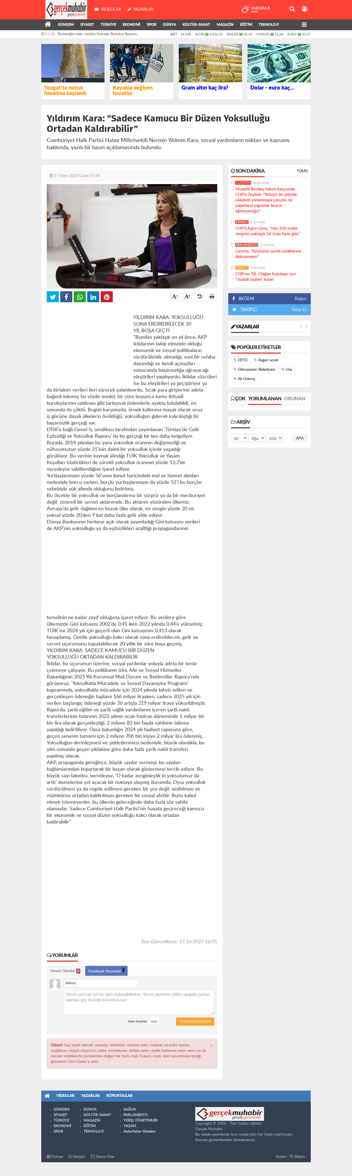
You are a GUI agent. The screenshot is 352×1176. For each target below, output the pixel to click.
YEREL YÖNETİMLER (140, 1120)
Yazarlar (247, 326)
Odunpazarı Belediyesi (256, 369)
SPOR (151, 25)
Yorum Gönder (64, 971)
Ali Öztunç (246, 379)
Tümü (302, 171)
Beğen (301, 298)
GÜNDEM (66, 25)
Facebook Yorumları (105, 971)
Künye (57, 1157)
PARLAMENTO (247, 244)
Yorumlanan (264, 398)
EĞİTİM (246, 25)
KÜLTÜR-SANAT (196, 25)
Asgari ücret (267, 360)
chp (288, 369)
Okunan (294, 398)
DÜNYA (169, 25)
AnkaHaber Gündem (139, 1131)
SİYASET (87, 25)
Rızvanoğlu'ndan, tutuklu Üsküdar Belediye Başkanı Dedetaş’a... (97, 35)
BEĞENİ (246, 298)
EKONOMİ (131, 25)
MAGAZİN (225, 25)
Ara (300, 438)
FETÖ (242, 360)
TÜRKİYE (108, 25)
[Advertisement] (88, 342)
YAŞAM (129, 1126)
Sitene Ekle (104, 1157)
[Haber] (47, 25)
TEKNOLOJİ (269, 25)
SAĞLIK (129, 1109)
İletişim (78, 1157)
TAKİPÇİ (248, 309)
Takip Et (299, 309)
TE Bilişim (297, 1157)
